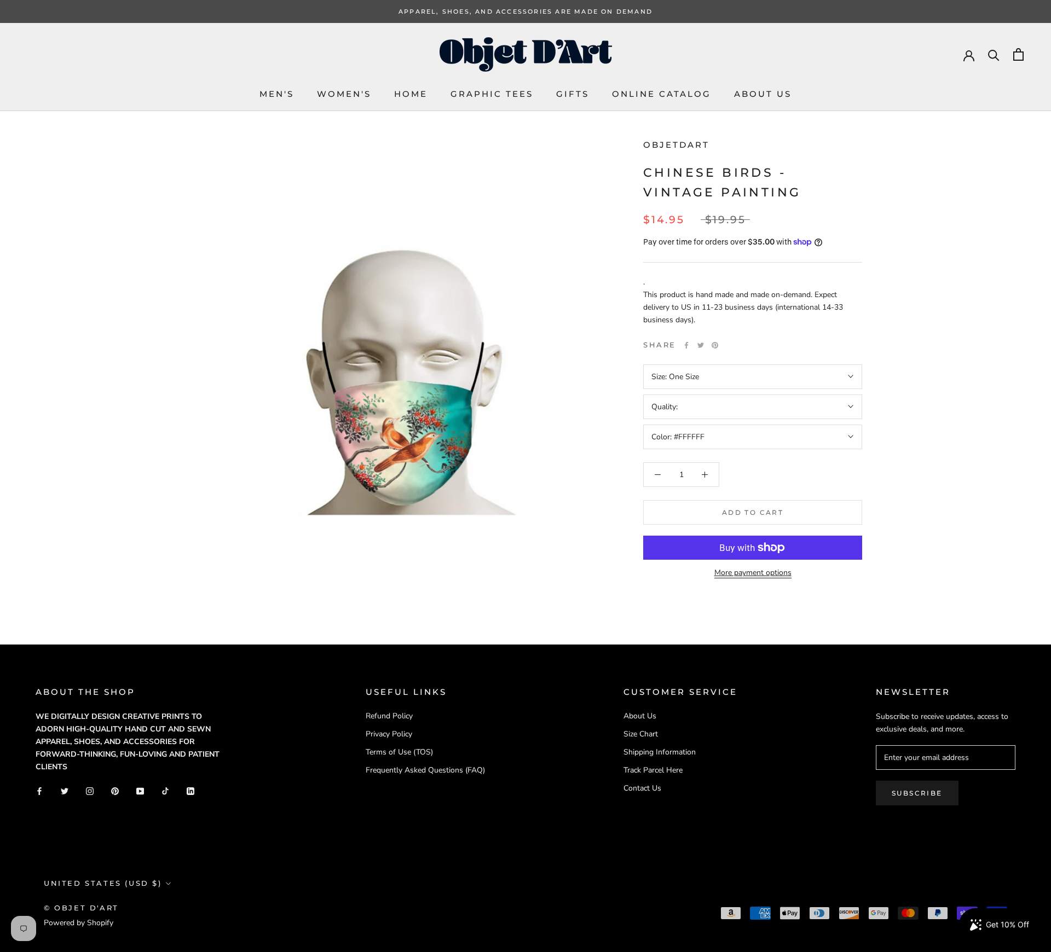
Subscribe (917, 793)
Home (411, 94)
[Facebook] (686, 345)
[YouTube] (140, 790)
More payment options (753, 572)
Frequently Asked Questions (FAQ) (425, 770)
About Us (763, 94)
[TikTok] (165, 790)
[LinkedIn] (190, 790)
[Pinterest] (715, 345)
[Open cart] (1018, 54)
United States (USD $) (103, 883)
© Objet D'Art (81, 907)
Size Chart (640, 734)
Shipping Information (659, 752)
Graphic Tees (492, 94)
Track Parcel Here (653, 770)
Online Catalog (661, 94)
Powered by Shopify (78, 923)
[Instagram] (90, 790)
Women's (344, 94)
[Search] (994, 54)
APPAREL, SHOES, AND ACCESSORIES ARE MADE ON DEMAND (525, 11)
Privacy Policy (389, 734)
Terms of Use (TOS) (399, 752)
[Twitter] (700, 345)
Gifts (572, 94)
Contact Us (642, 788)
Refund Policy (389, 716)
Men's (276, 94)
